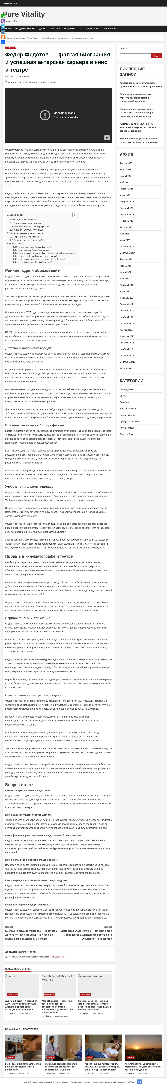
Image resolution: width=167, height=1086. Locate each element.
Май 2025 (124, 234)
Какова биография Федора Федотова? (34, 247)
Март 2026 (125, 195)
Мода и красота (72, 29)
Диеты (42, 29)
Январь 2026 (126, 208)
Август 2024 (126, 259)
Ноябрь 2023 (126, 317)
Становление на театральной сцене (31, 240)
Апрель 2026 (126, 189)
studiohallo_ (9, 76)
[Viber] (3, 21)
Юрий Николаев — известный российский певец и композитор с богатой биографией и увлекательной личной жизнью (57, 1007)
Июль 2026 (125, 170)
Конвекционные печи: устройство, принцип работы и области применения (23, 1067)
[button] (73, 215)
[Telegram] (3, 26)
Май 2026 (124, 182)
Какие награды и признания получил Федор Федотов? (41, 259)
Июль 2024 (125, 266)
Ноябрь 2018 (126, 349)
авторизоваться (56, 956)
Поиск (123, 48)
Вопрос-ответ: (16, 243)
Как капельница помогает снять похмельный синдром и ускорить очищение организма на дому (137, 112)
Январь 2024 (126, 304)
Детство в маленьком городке (28, 223)
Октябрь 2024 (127, 246)
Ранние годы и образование (23, 219)
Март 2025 (125, 240)
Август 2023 (126, 330)
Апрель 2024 (126, 285)
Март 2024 (125, 291)
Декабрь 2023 (127, 311)
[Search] (163, 28)
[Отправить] (3, 42)
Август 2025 (126, 227)
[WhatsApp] (3, 16)
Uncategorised (11, 47)
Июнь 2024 (125, 272)
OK (139, 1082)
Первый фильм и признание (27, 236)
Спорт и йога (110, 29)
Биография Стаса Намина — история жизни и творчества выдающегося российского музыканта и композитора (86, 933)
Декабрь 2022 (127, 343)
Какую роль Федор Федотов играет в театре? (37, 256)
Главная (7, 29)
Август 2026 (126, 163)
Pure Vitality (24, 14)
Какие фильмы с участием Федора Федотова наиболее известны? (47, 253)
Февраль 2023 (127, 336)
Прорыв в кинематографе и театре (26, 233)
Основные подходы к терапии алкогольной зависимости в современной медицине (135, 97)
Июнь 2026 (125, 176)
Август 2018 (126, 368)
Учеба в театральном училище (28, 229)
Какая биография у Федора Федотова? (35, 262)
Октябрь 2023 (127, 323)
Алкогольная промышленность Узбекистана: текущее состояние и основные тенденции (138, 127)
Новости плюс (127, 415)
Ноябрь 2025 (126, 221)
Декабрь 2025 (127, 214)
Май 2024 (124, 278)
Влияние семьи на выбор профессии (31, 226)
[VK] (3, 31)
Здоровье (55, 29)
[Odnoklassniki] (3, 37)
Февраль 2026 (127, 202)
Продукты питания (25, 29)
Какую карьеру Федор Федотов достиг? (35, 250)
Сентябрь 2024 (127, 253)
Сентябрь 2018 (127, 362)
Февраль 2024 (127, 298)
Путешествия (92, 29)
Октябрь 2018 (127, 355)
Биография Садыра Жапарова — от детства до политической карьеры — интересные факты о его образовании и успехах (31, 933)
